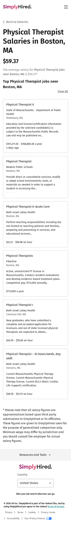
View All (63, 91)
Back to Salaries (17, 22)
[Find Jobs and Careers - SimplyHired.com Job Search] (17, 7)
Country (22, 474)
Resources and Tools (32, 455)
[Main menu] (66, 7)
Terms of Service (56, 506)
